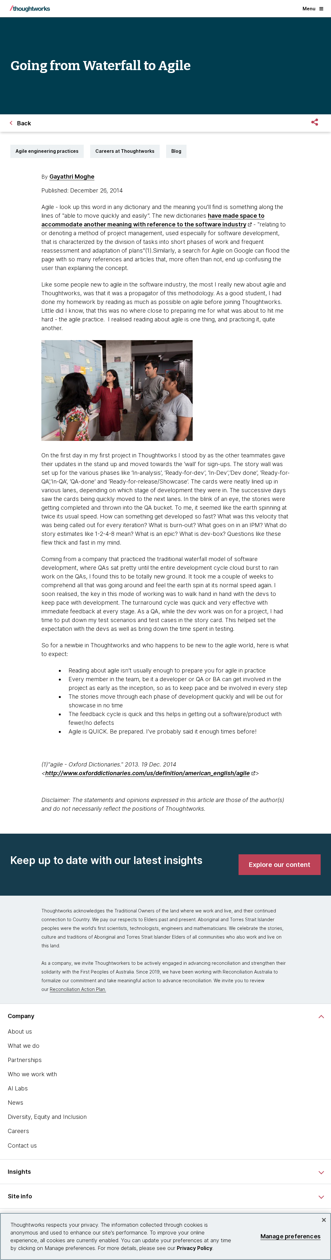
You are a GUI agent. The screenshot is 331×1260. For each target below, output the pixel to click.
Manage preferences (291, 1236)
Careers (18, 1131)
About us (20, 1031)
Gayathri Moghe (71, 176)
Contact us (22, 1145)
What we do (23, 1045)
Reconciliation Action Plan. (78, 989)
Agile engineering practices (47, 151)
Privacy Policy (194, 1248)
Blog (176, 151)
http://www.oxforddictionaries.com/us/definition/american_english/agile (147, 773)
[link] (280, 864)
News (15, 1102)
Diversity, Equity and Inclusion (47, 1116)
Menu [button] (309, 8)
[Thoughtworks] (30, 8)
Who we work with (32, 1074)
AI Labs (18, 1088)
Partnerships (25, 1060)
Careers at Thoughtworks (125, 151)
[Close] (324, 1220)
